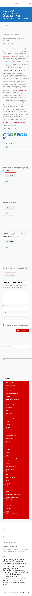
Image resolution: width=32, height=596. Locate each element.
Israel (17, 566)
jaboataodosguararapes (12, 568)
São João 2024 (9, 500)
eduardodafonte (12, 565)
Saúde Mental (9, 505)
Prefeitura (25, 577)
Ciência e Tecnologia (11, 404)
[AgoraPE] (16, 3)
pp (22, 577)
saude (4, 582)
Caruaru (14, 563)
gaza (15, 566)
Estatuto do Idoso (15, 70)
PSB (14, 578)
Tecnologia (8, 511)
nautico (4, 574)
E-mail (5, 312)
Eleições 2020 (9, 430)
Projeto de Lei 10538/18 (14, 55)
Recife (7, 491)
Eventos (8, 444)
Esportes (8, 441)
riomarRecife (12, 580)
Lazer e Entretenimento (11, 466)
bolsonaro (17, 561)
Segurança (8, 508)
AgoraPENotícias (19, 559)
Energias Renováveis (11, 435)
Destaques (8, 421)
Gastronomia (9, 446)
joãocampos (7, 572)
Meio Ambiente (9, 472)
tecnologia (22, 582)
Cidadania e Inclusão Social (12, 399)
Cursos (7, 416)
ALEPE (4, 561)
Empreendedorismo (11, 432)
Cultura (7, 410)
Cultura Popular (9, 413)
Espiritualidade (9, 438)
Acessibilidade (9, 382)
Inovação (8, 455)
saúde (7, 582)
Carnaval (8, 396)
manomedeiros (21, 572)
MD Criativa (26, 592)
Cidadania (19, 563)
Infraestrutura (9, 452)
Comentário (6, 290)
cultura (24, 563)
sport (18, 582)
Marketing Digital (10, 469)
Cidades (8, 402)
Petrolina (19, 577)
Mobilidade (8, 474)
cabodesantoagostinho (7, 563)
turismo (5, 584)
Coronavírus (9, 407)
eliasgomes (18, 565)
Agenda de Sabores (10, 385)
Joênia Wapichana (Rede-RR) (16, 104)
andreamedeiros (10, 561)
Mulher (7, 480)
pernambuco (9, 576)
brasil (21, 561)
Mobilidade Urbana (10, 477)
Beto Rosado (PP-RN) (8, 56)
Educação (8, 427)
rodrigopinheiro (20, 580)
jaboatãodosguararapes (18, 570)
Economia (8, 424)
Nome (5, 306)
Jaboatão (7, 570)
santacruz (26, 580)
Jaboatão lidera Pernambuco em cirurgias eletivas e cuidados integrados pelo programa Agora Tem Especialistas (16, 268)
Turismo (8, 516)
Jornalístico (8, 460)
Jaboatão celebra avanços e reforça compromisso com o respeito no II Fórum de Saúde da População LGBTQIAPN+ (16, 169)
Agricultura (8, 388)
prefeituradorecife (8, 578)
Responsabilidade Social (12, 497)
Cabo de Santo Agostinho (12, 393)
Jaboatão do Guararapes (12, 458)
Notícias (8, 483)
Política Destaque (10, 488)
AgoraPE (7, 559)
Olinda (18, 574)
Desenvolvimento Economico (13, 418)
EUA (13, 566)
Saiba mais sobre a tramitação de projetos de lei (15, 122)
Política (7, 486)
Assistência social (10, 390)
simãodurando (13, 582)
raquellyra (21, 578)
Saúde (7, 502)
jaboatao (21, 566)
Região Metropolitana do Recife (13, 494)
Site (4, 318)
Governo (8, 449)
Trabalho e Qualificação (11, 514)
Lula (12, 572)
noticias (10, 574)
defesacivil (5, 565)
